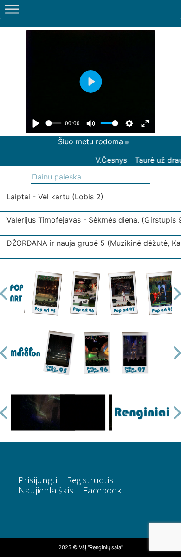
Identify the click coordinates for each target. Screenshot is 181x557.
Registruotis (90, 480)
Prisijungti (38, 480)
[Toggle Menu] (12, 9)
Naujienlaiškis (46, 490)
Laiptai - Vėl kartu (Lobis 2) (54, 196)
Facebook (102, 490)
